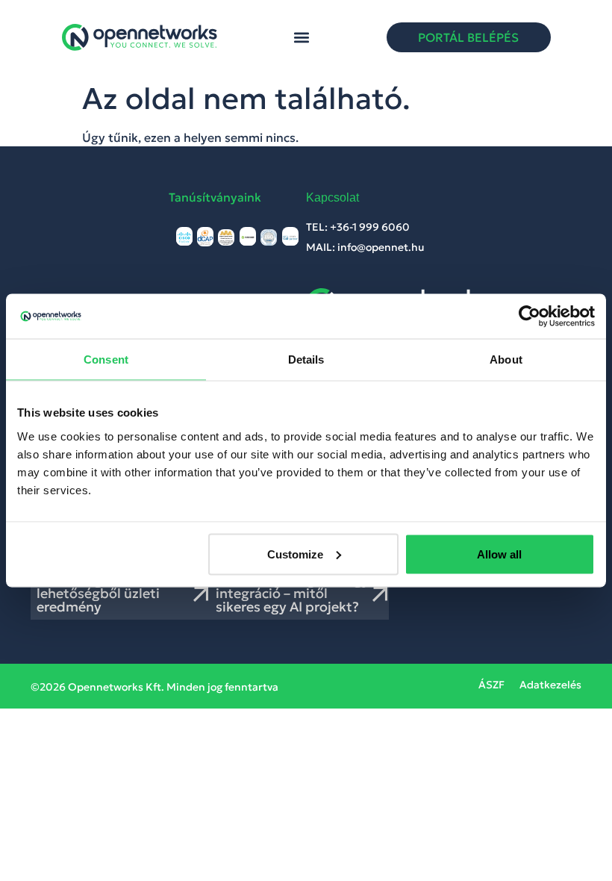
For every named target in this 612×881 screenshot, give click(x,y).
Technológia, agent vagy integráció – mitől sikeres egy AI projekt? (292, 593)
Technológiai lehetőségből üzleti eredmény (98, 593)
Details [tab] (306, 359)
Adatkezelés (550, 684)
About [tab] (506, 359)
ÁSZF (491, 684)
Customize (295, 553)
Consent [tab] (106, 359)
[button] (302, 37)
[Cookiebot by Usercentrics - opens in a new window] (529, 316)
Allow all (499, 553)
